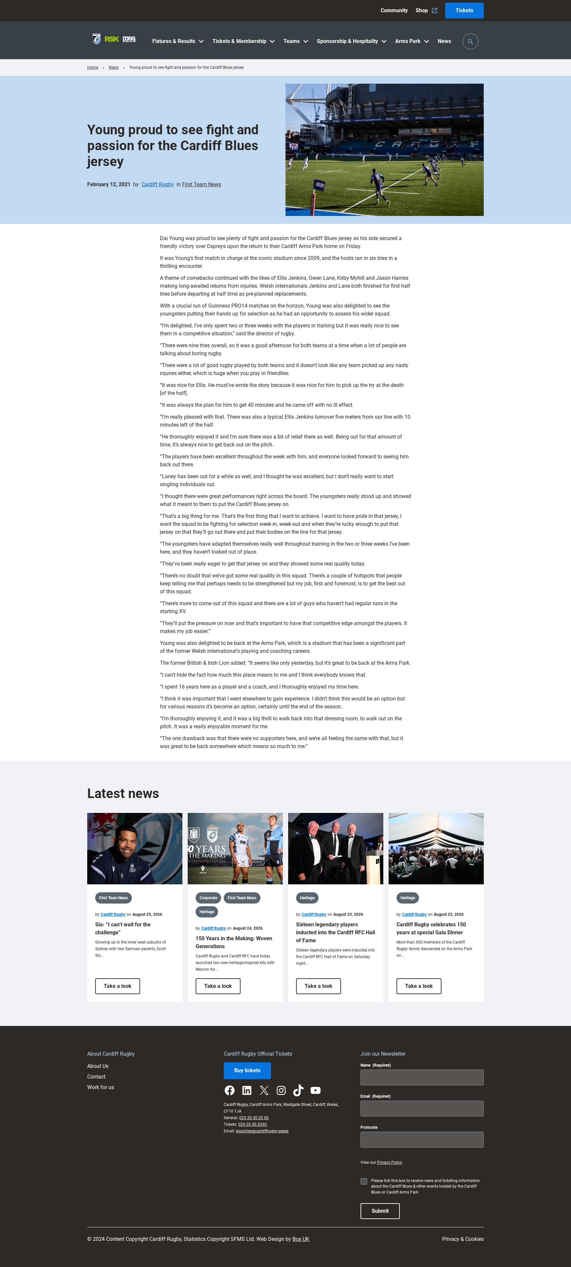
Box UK (300, 1239)
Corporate (208, 898)
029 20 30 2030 (253, 1124)
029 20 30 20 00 (254, 1118)
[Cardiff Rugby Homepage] (114, 40)
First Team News (201, 184)
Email (376, 1096)
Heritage (207, 911)
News (114, 67)
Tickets (464, 10)
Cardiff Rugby (157, 184)
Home (92, 67)
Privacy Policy (389, 1162)
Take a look (122, 988)
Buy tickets (247, 1070)
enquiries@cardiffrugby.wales (262, 1131)
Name (376, 1065)
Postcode (369, 1127)
